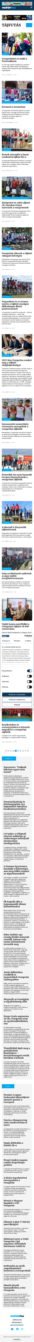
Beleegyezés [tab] (6, 641)
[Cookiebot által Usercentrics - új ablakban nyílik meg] (24, 636)
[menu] (31, 7)
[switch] (29, 676)
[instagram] (22, 1329)
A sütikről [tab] (28, 641)
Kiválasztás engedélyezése (17, 699)
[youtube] (12, 1329)
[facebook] (17, 1329)
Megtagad (17, 704)
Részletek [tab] (17, 641)
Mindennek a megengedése (17, 694)
